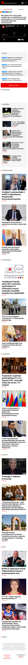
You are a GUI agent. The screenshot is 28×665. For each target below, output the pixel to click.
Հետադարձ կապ (7, 654)
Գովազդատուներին (7, 658)
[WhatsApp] (9, 12)
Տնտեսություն (6, 353)
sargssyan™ (21, 657)
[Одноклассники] (1, 12)
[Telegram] (11, 12)
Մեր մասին (7, 656)
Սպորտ (4, 546)
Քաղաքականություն (7, 170)
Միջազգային (6, 104)
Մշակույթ (5, 454)
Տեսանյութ (21, 9)
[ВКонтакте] (3, 12)
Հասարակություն (6, 259)
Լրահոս (5, 53)
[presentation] (23, 90)
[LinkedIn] (5, 12)
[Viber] (7, 12)
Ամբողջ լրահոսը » (14, 85)
